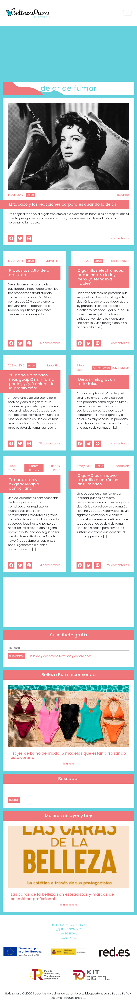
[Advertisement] (68, 52)
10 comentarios (49, 443)
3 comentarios (119, 343)
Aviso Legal (68, 933)
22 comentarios (118, 565)
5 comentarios (50, 343)
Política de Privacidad (68, 925)
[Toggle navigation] (127, 13)
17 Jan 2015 (15, 261)
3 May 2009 (84, 466)
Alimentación (101, 367)
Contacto (68, 938)
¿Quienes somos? (68, 929)
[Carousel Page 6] (76, 905)
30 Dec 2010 (16, 365)
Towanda (122, 195)
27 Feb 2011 (84, 261)
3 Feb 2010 (80, 367)
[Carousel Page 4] (73, 764)
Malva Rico (52, 261)
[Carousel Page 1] (64, 764)
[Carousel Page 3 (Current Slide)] (70, 764)
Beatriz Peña (55, 468)
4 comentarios (119, 238)
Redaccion (121, 466)
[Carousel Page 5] (73, 905)
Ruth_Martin (120, 368)
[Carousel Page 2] (67, 764)
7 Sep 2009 (12, 468)
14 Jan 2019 (15, 195)
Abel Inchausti (119, 261)
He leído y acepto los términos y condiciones (60, 656)
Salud (30, 195)
